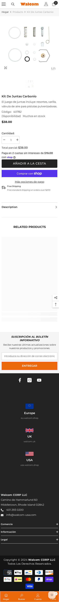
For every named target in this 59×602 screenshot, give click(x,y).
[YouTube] (39, 380)
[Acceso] (46, 4)
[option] (29, 44)
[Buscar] (13, 4)
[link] (29, 314)
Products (18, 11)
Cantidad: (8, 133)
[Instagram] (29, 380)
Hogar (5, 11)
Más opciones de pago (29, 181)
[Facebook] (19, 380)
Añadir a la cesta (29, 163)
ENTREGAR (29, 365)
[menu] (4, 4)
